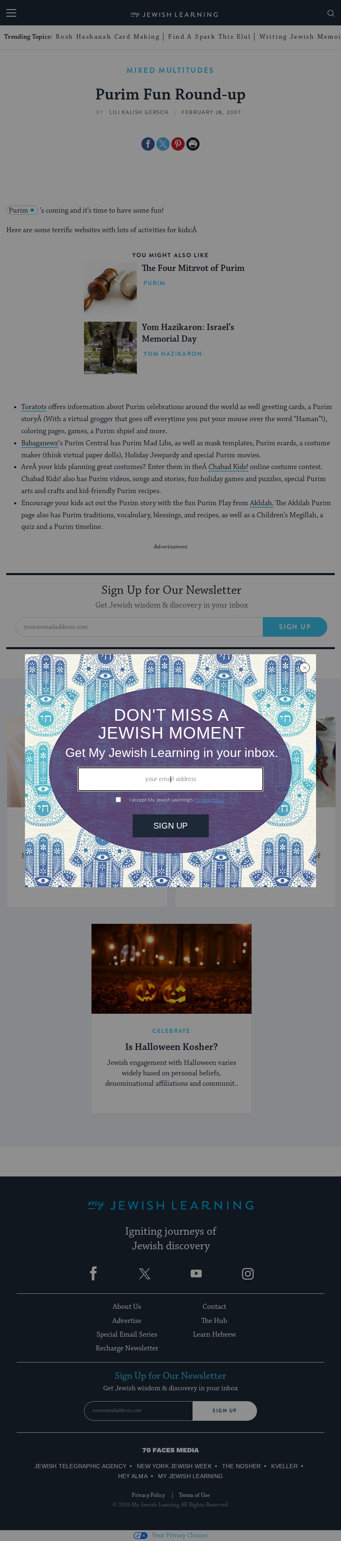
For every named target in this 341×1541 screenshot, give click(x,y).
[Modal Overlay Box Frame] (170, 770)
